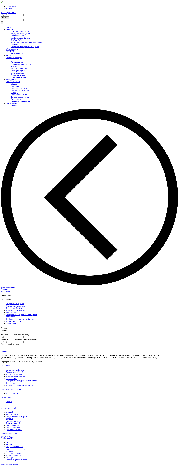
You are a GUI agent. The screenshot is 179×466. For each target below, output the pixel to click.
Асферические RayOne (20, 34)
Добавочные (11, 323)
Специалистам (12, 104)
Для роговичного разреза (21, 64)
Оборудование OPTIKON (12, 50)
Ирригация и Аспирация (21, 90)
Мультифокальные (13, 321)
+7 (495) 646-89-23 (8, 13)
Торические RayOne (19, 36)
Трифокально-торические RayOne (25, 47)
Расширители (16, 99)
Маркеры (14, 93)
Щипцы (14, 84)
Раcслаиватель (17, 62)
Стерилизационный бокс (21, 101)
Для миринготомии (19, 77)
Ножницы (15, 86)
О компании (11, 6)
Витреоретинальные (19, 88)
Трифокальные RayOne (20, 38)
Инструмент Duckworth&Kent (13, 80)
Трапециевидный (18, 71)
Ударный (14, 60)
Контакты (10, 9)
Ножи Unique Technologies (14, 56)
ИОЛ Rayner (11, 29)
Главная (9, 27)
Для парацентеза (17, 73)
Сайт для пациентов (9, 464)
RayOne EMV (16, 40)
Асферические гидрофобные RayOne (26, 42)
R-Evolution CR (17, 53)
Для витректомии (18, 75)
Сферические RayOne (20, 31)
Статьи (14, 106)
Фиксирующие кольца (20, 97)
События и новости (9, 434)
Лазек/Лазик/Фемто (19, 95)
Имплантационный (19, 69)
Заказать (4, 351)
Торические (15, 44)
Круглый (14, 66)
